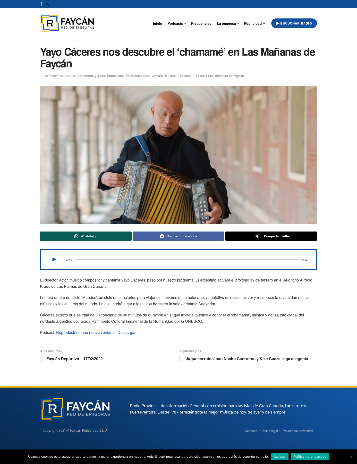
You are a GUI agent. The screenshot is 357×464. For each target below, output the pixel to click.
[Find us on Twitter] (47, 4)
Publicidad (253, 23)
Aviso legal (270, 430)
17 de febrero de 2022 (55, 75)
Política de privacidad (298, 430)
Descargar (127, 332)
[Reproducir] (54, 259)
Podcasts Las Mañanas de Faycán (218, 75)
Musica (170, 75)
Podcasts (175, 23)
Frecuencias (201, 23)
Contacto (251, 430)
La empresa (226, 23)
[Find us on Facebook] (41, 4)
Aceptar (280, 456)
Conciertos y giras (91, 75)
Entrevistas (115, 75)
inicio (157, 23)
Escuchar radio (295, 23)
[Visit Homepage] (67, 23)
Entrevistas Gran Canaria (144, 75)
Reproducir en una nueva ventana (85, 332)
